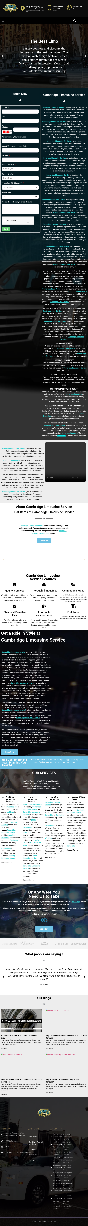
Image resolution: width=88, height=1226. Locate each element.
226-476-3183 (77, 6)
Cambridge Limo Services (52, 311)
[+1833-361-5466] (49, 7)
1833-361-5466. (35, 843)
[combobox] (7, 132)
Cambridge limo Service (77, 291)
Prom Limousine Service (32, 799)
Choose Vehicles (8, 165)
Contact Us (33, 1160)
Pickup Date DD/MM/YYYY (12, 183)
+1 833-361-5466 (49, 914)
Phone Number (5, 127)
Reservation (34, 1155)
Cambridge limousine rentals (55, 321)
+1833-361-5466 (58, 6)
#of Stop (5, 156)
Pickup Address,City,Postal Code (14, 137)
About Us (33, 1137)
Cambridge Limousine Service (53, 107)
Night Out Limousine (54, 798)
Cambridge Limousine (11, 460)
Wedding (48, 838)
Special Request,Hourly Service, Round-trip (17, 202)
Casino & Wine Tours (78, 798)
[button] (3, 20)
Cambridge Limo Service (51, 289)
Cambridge (27, 827)
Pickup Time (6, 193)
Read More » (4, 1048)
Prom (25, 845)
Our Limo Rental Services (36, 1143)
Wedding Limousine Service (10, 799)
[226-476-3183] (69, 7)
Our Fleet (33, 1149)
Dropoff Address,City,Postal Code (14, 146)
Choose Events (7, 174)
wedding (75, 902)
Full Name (6, 107)
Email (4, 117)
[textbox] (7, 132)
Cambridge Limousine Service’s (58, 141)
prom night (27, 833)
